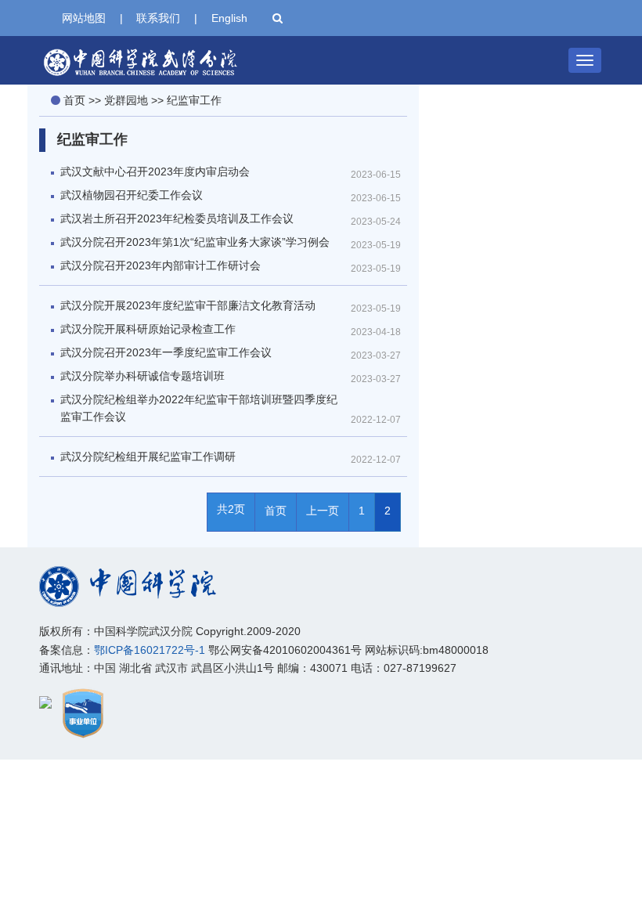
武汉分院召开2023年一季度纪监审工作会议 (166, 352)
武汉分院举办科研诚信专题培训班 (142, 376)
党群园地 (126, 100)
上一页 (322, 510)
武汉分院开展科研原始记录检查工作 (148, 329)
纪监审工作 (194, 100)
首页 (74, 100)
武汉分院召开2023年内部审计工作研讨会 (160, 265)
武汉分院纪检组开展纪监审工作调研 (148, 456)
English (229, 18)
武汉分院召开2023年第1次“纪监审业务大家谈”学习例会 (195, 242)
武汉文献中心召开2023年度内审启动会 (155, 171)
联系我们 (158, 18)
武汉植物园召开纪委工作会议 (131, 195)
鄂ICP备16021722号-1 (149, 650)
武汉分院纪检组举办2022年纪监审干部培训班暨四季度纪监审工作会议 (198, 408)
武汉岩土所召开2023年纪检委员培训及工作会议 (177, 218)
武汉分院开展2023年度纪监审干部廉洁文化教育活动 (188, 305)
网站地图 (84, 18)
